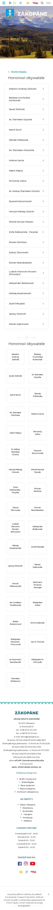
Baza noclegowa (27, 789)
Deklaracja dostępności (26, 773)
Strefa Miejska (18, 72)
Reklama (28, 821)
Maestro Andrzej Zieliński (22, 89)
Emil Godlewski (37, 623)
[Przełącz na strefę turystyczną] (10, 3)
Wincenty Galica (17, 181)
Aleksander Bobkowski (21, 283)
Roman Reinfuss (18, 242)
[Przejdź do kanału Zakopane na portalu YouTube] (32, 865)
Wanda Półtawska (18, 140)
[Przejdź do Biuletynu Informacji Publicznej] (35, 2)
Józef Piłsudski (17, 303)
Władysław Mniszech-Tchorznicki (15, 642)
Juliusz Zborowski (18, 252)
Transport (27, 814)
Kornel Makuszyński (15, 584)
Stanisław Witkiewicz (15, 679)
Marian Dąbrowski (19, 324)
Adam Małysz (16, 170)
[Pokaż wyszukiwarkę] (42, 3)
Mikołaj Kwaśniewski (20, 293)
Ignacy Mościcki (17, 314)
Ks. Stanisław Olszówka (21, 150)
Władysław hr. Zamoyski (37, 660)
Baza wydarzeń (28, 785)
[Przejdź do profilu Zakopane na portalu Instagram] (26, 865)
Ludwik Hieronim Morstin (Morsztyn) (22, 273)
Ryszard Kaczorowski (20, 201)
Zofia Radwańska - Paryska (23, 232)
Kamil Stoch (15, 129)
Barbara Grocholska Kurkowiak (19, 99)
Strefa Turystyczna (27, 779)
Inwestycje (28, 817)
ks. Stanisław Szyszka (20, 119)
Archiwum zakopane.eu (27, 792)
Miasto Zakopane (27, 805)
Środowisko (28, 811)
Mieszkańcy (28, 808)
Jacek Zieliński (17, 109)
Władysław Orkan (37, 603)
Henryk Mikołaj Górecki (21, 211)
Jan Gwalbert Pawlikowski (15, 603)
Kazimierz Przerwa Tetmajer (37, 585)
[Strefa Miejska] (26, 13)
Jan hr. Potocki (37, 642)
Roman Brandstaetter (20, 262)
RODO (48, 3)
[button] (3, 3)
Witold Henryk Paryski (21, 221)
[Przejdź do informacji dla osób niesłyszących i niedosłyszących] (26, 873)
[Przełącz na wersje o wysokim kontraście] (21, 873)
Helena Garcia (16, 160)
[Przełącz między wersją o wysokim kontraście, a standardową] (27, 3)
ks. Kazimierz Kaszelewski (15, 660)
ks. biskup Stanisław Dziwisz (24, 191)
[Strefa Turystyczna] (26, 713)
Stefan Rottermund (15, 622)
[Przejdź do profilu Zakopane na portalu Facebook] (20, 865)
